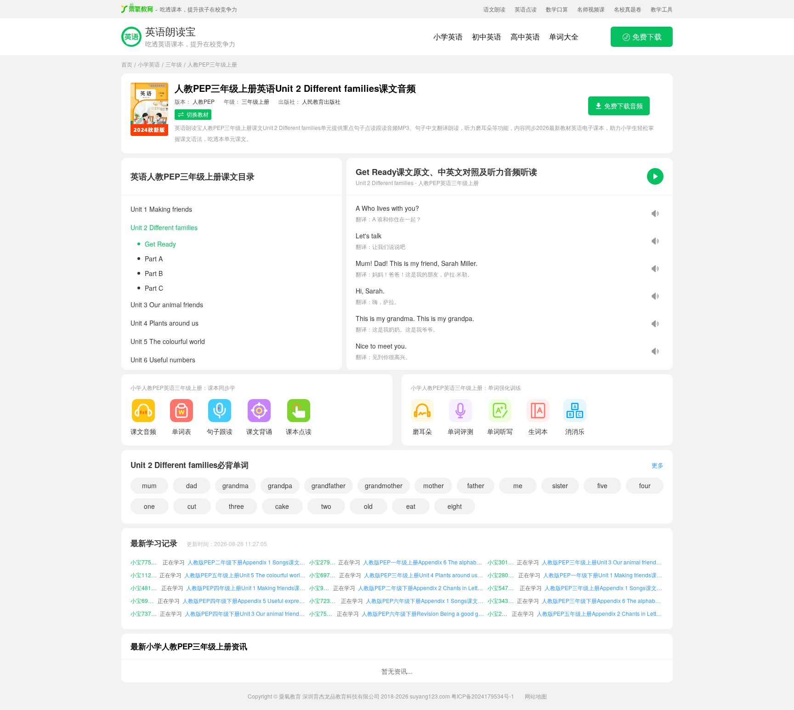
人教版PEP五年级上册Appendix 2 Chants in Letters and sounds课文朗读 (600, 603)
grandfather (329, 485)
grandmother (384, 485)
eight (455, 506)
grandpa (280, 485)
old (368, 506)
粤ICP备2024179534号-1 (482, 696)
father (475, 485)
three (236, 506)
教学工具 (662, 9)
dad (191, 485)
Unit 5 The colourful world (167, 341)
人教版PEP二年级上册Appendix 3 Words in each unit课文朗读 (601, 616)
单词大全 (563, 36)
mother (433, 485)
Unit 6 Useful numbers (162, 359)
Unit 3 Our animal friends (166, 304)
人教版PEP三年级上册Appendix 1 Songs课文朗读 (604, 577)
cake (282, 506)
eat (410, 506)
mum (149, 485)
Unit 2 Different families (164, 227)
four (645, 485)
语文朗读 (494, 9)
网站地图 (536, 696)
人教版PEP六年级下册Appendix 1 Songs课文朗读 (425, 590)
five (602, 485)
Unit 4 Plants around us (164, 322)
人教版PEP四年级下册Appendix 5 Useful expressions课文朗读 (244, 590)
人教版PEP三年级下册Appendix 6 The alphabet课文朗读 (603, 590)
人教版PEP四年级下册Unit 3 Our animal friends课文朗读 (245, 603)
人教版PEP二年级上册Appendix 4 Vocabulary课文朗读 (424, 616)
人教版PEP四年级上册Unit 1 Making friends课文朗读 (246, 577)
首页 (126, 64)
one (149, 506)
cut (191, 506)
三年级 (173, 64)
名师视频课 (591, 9)
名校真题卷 (627, 9)
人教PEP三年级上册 (212, 64)
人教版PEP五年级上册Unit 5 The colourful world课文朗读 (245, 564)
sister (560, 485)
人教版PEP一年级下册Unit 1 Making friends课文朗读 (603, 564)
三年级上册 (255, 101)
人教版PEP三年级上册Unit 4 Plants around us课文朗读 (424, 564)
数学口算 (557, 9)
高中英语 (525, 36)
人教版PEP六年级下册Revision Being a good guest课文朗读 (423, 603)
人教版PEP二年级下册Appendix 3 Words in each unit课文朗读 (244, 616)
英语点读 (526, 9)
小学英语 (448, 36)
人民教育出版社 (321, 101)
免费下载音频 (623, 105)
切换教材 (198, 114)
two (326, 506)
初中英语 (486, 36)
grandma (235, 485)
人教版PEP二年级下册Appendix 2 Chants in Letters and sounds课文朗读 (421, 577)
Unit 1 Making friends (161, 209)
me (517, 485)
